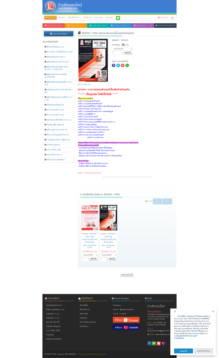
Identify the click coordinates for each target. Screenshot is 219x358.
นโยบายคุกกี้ (192, 336)
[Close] (213, 311)
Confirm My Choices (203, 351)
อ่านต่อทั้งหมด (179, 338)
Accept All (183, 351)
